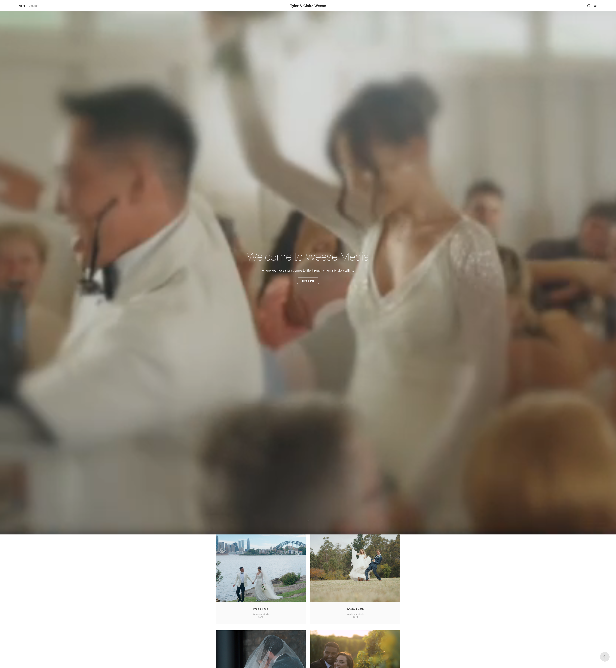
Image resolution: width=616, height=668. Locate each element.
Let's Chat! (308, 281)
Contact (33, 5)
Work (21, 5)
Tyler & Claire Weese (308, 5)
